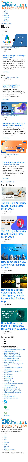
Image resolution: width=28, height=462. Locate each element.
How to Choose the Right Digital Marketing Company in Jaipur (14, 124)
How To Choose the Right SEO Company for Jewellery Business (14, 326)
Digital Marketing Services (12, 391)
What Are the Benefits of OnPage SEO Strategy (11, 86)
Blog (5, 19)
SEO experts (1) (8, 376)
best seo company (10, 387)
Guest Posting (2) (9, 362)
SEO (6, 394)
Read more (6, 72)
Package (6, 17)
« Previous (3, 182)
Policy (6, 448)
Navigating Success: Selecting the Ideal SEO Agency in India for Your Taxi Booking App (13, 295)
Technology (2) (8, 378)
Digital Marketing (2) (10, 351)
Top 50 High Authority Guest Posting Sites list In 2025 (13, 205)
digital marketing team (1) (11, 358)
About (6, 12)
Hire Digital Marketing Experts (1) (13, 364)
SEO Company (9, 396)
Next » (13, 182)
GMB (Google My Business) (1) (12, 360)
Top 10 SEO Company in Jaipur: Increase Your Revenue (14, 163)
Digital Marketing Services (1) (12, 356)
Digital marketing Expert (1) (12, 355)
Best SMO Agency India (12, 389)
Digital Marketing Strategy (12, 392)
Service (6, 13)
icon (5, 436)
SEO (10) (6, 373)
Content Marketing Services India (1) (14, 349)
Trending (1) (7, 380)
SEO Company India (11, 398)
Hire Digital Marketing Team (11, 47)
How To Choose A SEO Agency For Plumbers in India (14, 264)
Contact (6, 21)
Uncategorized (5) (9, 382)
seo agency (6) (8, 374)
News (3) (6, 365)
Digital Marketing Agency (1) (12, 353)
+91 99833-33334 (6, 24)
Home (5, 10)
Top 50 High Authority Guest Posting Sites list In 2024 (13, 234)
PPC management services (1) (12, 371)
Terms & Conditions (9, 449)
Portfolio (6, 15)
